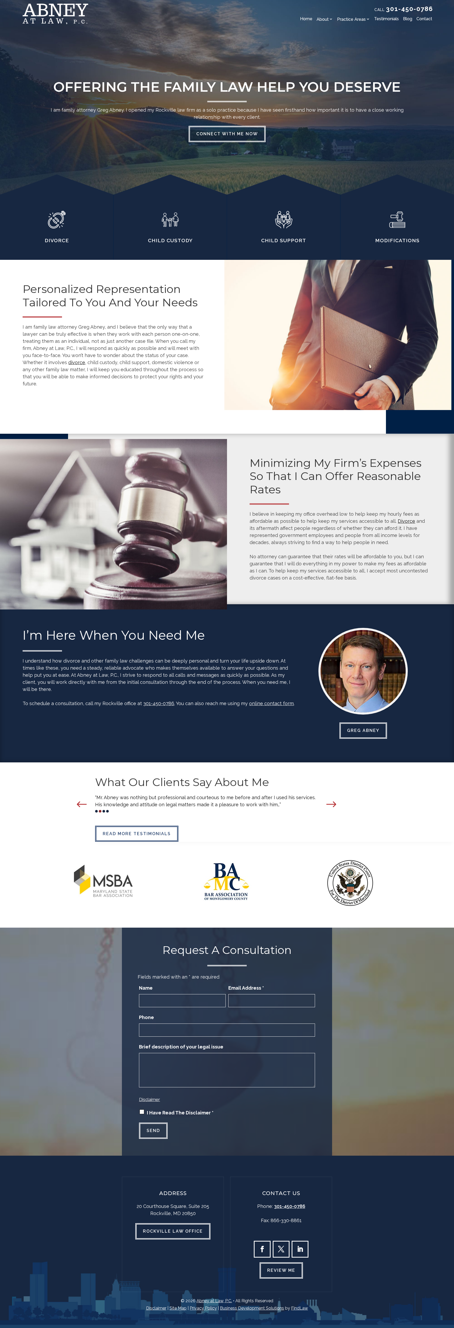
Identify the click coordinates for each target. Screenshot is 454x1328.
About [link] (323, 19)
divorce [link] (76, 362)
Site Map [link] (178, 1308)
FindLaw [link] (299, 1308)
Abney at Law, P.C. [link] (214, 1300)
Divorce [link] (406, 521)
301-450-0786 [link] (409, 9)
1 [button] (96, 811)
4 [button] (107, 811)
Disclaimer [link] (156, 1308)
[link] (55, 14)
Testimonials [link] (386, 18)
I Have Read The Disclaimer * (180, 1112)
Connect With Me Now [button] (227, 133)
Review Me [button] (281, 1270)
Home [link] (306, 18)
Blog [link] (407, 18)
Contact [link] (424, 18)
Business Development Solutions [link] (252, 1308)
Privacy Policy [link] (203, 1308)
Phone (146, 1017)
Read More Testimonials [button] (137, 833)
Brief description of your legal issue (181, 1047)
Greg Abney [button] (363, 730)
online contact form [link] (271, 703)
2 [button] (100, 811)
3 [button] (103, 811)
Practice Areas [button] (351, 19)
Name (146, 988)
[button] (82, 804)
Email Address (246, 988)
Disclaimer (149, 1099)
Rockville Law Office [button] (173, 1231)
